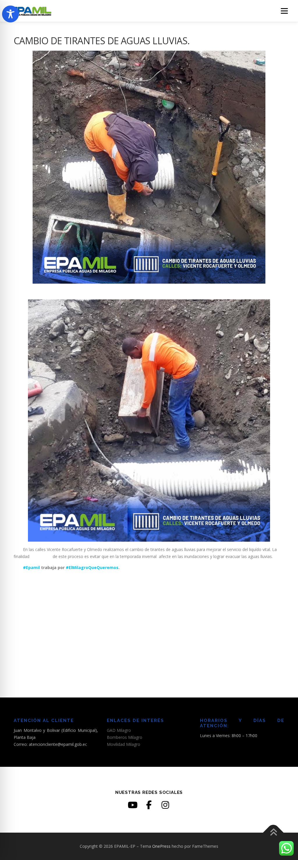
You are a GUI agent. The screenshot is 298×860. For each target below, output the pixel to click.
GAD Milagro (119, 730)
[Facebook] (149, 805)
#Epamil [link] (27, 567)
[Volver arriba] (273, 832)
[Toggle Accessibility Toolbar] (10, 14)
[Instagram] (165, 805)
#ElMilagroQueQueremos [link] (92, 567)
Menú (284, 11)
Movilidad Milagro (123, 744)
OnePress (161, 846)
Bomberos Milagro (124, 737)
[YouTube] (132, 805)
